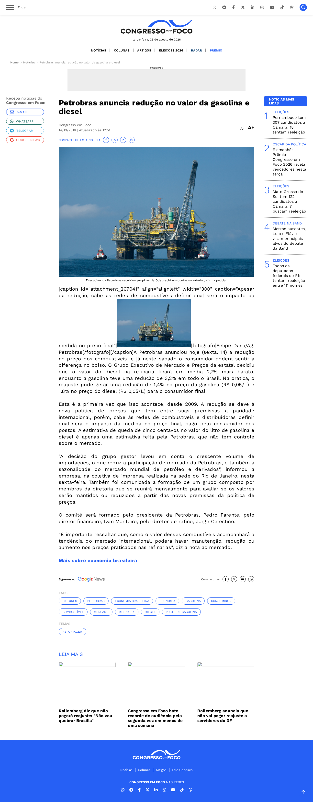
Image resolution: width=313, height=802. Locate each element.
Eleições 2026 (171, 50)
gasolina (193, 601)
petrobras (96, 601)
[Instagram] (262, 7)
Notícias (98, 50)
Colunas (121, 50)
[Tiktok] (282, 7)
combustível (73, 612)
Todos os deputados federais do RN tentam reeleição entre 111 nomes (289, 276)
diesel (150, 612)
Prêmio (216, 50)
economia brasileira (132, 601)
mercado (101, 612)
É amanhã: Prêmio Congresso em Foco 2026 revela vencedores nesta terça (289, 161)
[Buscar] (303, 7)
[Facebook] (233, 7)
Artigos (144, 50)
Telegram (25, 130)
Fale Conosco (182, 770)
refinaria (126, 612)
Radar (196, 50)
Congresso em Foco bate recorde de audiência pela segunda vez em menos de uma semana (155, 718)
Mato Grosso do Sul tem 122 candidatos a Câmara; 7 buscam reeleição (289, 201)
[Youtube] (272, 7)
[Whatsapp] (214, 7)
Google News (28, 140)
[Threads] (291, 7)
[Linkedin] (252, 7)
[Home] (156, 27)
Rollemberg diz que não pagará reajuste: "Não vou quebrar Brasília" (85, 715)
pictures (70, 601)
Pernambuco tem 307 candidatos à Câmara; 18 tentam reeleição (289, 124)
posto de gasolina (181, 612)
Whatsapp (25, 121)
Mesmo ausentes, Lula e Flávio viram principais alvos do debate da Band (289, 238)
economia (167, 601)
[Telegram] (224, 7)
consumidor (221, 601)
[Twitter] (243, 7)
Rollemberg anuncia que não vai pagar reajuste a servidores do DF (222, 715)
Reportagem (72, 631)
